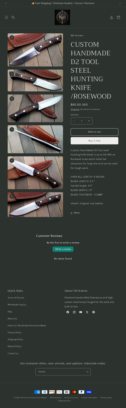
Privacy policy (106, 398)
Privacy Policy (14, 332)
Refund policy (55, 398)
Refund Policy (14, 346)
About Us (12, 319)
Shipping (75, 109)
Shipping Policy (15, 339)
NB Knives (25, 398)
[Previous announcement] (6, 3)
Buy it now (94, 140)
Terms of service (71, 398)
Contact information (89, 398)
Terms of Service (16, 298)
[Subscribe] (87, 371)
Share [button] (77, 213)
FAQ (10, 312)
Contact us (13, 353)
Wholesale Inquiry (17, 304)
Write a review (63, 249)
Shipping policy (64, 401)
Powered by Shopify (38, 398)
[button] (6, 17)
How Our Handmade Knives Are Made (27, 325)
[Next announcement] (120, 3)
